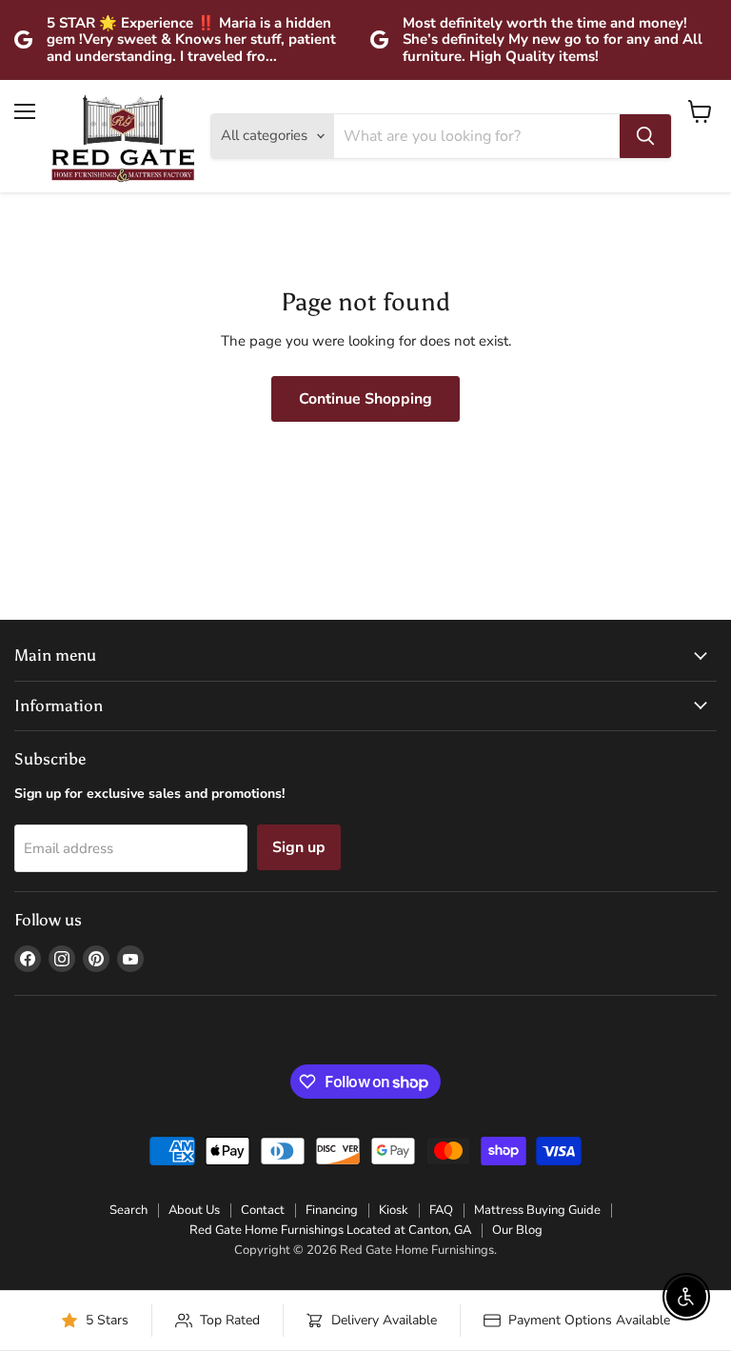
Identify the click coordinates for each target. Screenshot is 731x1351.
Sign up (299, 847)
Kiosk (393, 1210)
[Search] (645, 136)
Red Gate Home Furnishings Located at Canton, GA (330, 1230)
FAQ (441, 1210)
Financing (332, 1210)
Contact (263, 1210)
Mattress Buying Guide (537, 1210)
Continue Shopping (365, 398)
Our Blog (517, 1230)
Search (128, 1210)
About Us (194, 1210)
